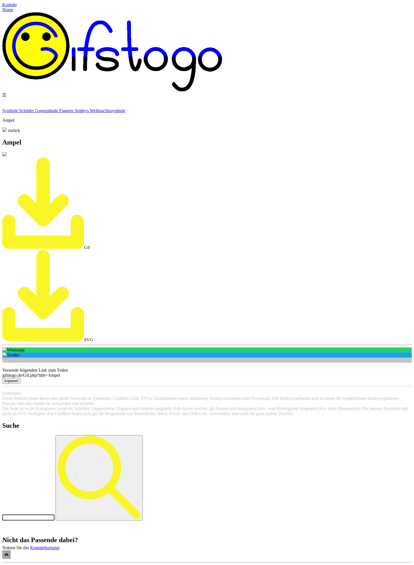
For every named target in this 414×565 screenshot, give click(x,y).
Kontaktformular (45, 547)
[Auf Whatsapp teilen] (207, 350)
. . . (5, 360)
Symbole (10, 110)
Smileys (82, 110)
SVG (88, 339)
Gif (87, 247)
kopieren (11, 381)
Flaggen (67, 110)
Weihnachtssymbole (107, 110)
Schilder (27, 110)
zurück (13, 130)
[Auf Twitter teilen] (207, 355)
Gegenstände (47, 110)
